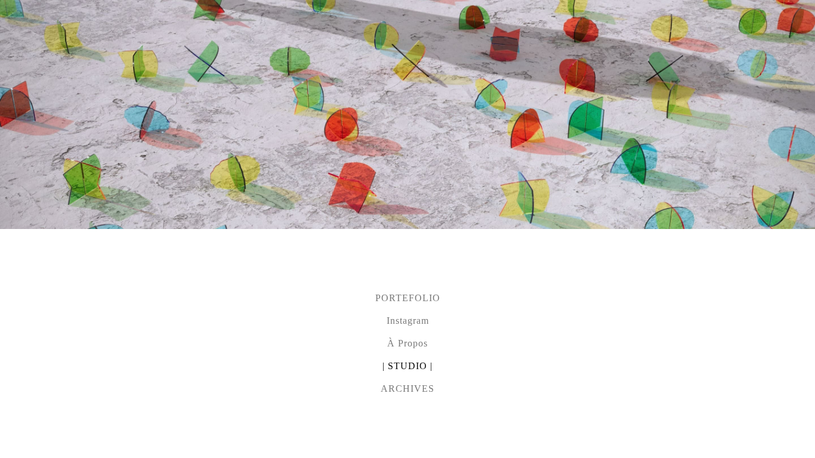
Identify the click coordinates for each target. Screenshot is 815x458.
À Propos (407, 343)
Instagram (408, 320)
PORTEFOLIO (407, 298)
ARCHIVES (407, 388)
